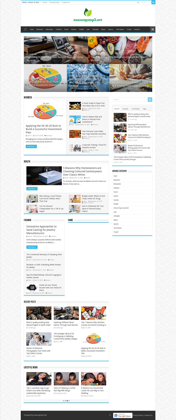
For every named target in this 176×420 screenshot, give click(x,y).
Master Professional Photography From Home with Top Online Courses (38, 350)
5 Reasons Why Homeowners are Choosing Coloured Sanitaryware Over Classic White (82, 171)
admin (29, 135)
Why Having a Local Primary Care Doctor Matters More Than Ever (50, 198)
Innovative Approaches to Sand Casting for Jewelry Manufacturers (41, 230)
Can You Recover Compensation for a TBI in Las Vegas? (51, 208)
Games (73, 29)
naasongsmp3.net (40, 415)
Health (81, 29)
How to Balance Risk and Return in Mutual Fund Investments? (92, 119)
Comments (136, 109)
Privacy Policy (54, 2)
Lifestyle (95, 29)
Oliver (85, 108)
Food (66, 29)
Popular (125, 109)
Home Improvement (121, 208)
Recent (116, 109)
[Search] (153, 2)
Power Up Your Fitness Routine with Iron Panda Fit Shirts (50, 287)
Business (40, 29)
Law (88, 29)
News (103, 29)
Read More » (31, 146)
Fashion (59, 29)
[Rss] (138, 2)
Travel (129, 29)
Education (49, 29)
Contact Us (66, 2)
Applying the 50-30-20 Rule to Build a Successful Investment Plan (44, 85)
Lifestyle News (31, 367)
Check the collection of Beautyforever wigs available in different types (38, 390)
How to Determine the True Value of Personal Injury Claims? (92, 208)
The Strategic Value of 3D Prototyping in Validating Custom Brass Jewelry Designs (65, 336)
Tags (144, 109)
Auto (32, 29)
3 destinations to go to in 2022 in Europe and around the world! (93, 390)
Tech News (120, 29)
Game (70, 220)
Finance (137, 29)
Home (45, 2)
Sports (110, 29)
